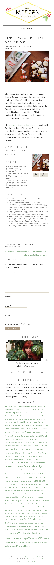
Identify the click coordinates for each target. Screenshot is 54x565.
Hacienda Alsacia (34, 473)
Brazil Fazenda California (25, 416)
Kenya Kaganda (38, 484)
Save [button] (36, 176)
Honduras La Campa (41, 477)
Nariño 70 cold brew (24, 497)
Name (8, 297)
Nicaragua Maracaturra (23, 500)
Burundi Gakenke (39, 419)
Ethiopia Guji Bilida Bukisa (28, 456)
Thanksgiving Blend (27, 533)
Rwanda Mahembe (24, 516)
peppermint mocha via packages (23, 125)
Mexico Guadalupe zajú (28, 494)
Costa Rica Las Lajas (18, 445)
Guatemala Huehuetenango (14, 474)
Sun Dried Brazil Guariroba (37, 526)
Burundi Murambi (11, 422)
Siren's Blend (29, 519)
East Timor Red (26, 449)
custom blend (12, 449)
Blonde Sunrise (26, 413)
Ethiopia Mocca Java (27, 459)
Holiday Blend (29, 477)
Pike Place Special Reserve (23, 513)
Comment (10, 273)
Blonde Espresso (13, 412)
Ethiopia (26, 452)
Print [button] (43, 176)
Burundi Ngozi (23, 422)
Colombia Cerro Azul (20, 436)
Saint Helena (19, 519)
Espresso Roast (13, 452)
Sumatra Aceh (20, 523)
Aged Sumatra (12, 406)
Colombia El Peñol (38, 436)
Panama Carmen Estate (12, 504)
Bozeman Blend (36, 413)
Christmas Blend (31, 428)
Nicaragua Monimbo (42, 501)
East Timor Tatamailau (38, 449)
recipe (20, 244)
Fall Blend (27, 463)
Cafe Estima (34, 422)
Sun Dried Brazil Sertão (14, 529)
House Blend (27, 481)
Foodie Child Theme (32, 556)
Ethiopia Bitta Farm (38, 453)
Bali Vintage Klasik (26, 409)
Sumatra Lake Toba (31, 523)
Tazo (6, 533)
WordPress (33, 561)
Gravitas (19, 466)
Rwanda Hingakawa (11, 516)
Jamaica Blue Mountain (13, 484)
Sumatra (10, 522)
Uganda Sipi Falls (16, 538)
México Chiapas (10, 497)
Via (18, 247)
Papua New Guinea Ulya (23, 510)
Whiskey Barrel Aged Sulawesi (37, 542)
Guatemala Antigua (34, 466)
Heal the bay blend (19, 477)
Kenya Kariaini (16, 487)
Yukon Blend (23, 545)
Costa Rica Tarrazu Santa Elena (38, 446)
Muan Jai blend (41, 494)
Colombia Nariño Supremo (33, 439)
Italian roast (38, 480)
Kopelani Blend (12, 490)
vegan (26, 539)
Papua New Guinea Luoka (27, 507)
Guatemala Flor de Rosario (33, 470)
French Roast (37, 462)
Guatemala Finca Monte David (15, 470)
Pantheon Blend (26, 504)
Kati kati (24, 484)
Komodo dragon (42, 487)
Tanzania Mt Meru (42, 529)
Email (8, 306)
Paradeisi (34, 510)
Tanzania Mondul (30, 529)
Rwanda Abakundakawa (39, 513)
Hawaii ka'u (8, 477)
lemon (21, 491)
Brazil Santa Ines (41, 416)
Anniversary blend (27, 406)
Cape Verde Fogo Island (34, 425)
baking (17, 409)
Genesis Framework (36, 559)
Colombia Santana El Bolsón (18, 442)
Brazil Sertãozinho (11, 419)
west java (25, 542)
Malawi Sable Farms (32, 490)
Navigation (27, 29)
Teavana (13, 533)
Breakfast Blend (22, 419)
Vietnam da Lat (15, 542)
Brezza (30, 419)
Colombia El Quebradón (15, 439)
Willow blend (11, 546)
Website (8, 315)
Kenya (30, 484)
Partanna (40, 510)
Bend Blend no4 (38, 409)
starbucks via (30, 244)
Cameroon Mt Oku (18, 425)
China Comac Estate (16, 429)
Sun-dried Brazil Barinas (20, 526)
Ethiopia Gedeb (12, 456)
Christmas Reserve (23, 432)
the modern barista (27, 12)
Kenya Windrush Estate (29, 487)
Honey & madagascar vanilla (14, 481)
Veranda (32, 538)
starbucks (38, 519)
